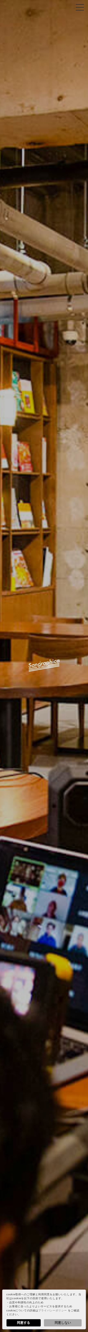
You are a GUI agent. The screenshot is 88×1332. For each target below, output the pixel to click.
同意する (23, 1322)
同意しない (63, 1322)
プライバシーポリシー (52, 1310)
